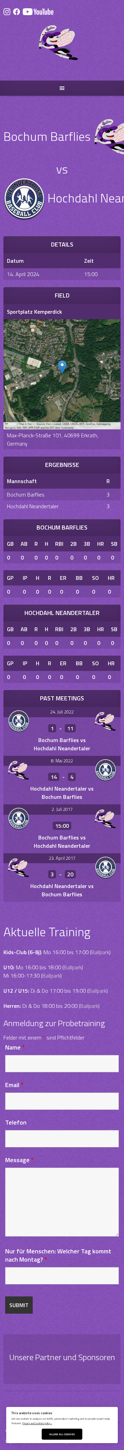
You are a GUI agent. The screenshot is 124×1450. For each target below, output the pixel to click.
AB (24, 544)
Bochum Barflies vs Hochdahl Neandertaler (62, 744)
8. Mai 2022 (62, 760)
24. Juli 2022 (62, 711)
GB (10, 544)
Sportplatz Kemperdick (34, 311)
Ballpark (100, 952)
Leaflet (12, 424)
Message (19, 1160)
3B (87, 544)
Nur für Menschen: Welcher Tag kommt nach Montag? (58, 1255)
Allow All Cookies (62, 1434)
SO (95, 578)
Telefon (16, 1122)
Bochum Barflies (25, 494)
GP (10, 578)
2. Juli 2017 (62, 809)
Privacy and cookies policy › (37, 1423)
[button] (62, 367)
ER (63, 578)
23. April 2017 (62, 858)
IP (25, 578)
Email (14, 1084)
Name (15, 1047)
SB (114, 544)
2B (73, 544)
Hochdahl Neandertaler (33, 506)
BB (79, 578)
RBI (59, 544)
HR (100, 544)
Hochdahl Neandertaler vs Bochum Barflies (62, 792)
